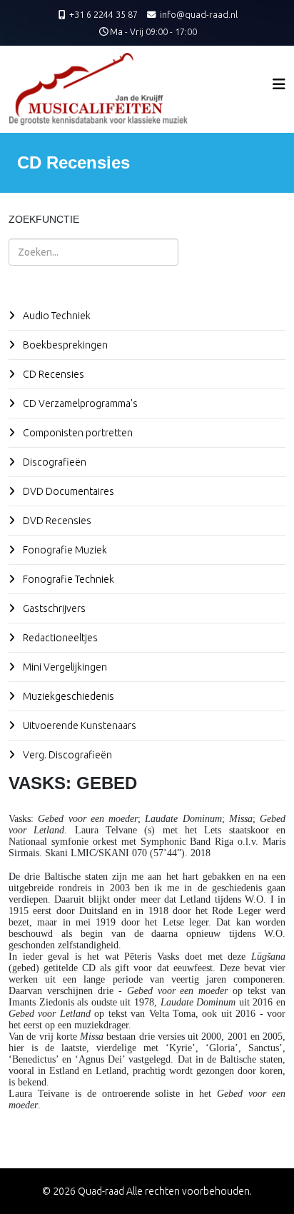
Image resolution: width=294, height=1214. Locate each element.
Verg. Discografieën (66, 755)
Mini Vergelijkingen (64, 667)
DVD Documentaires (67, 491)
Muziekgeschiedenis (67, 696)
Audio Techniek (56, 315)
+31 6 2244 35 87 (103, 14)
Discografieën (53, 462)
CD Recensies (52, 374)
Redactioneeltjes (59, 637)
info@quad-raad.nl (199, 14)
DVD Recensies (56, 520)
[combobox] (93, 252)
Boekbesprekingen (64, 345)
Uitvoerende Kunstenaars (78, 725)
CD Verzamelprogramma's (79, 403)
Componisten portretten (77, 432)
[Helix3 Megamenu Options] (279, 84)
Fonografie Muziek (64, 550)
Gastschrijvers (53, 608)
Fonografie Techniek (67, 579)
